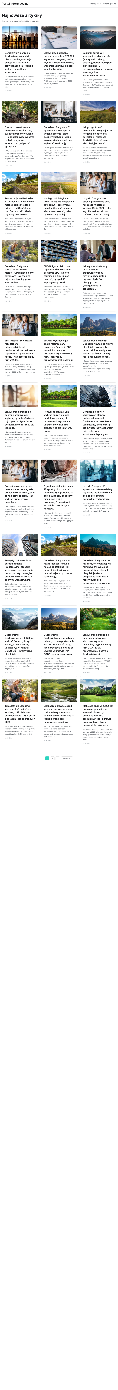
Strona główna (109, 4)
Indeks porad (95, 4)
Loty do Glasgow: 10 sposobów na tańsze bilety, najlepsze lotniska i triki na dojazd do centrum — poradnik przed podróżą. (98, 492)
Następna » (67, 758)
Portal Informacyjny (15, 3)
